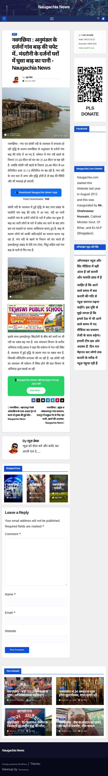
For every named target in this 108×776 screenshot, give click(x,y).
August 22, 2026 (17, 700)
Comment (13, 534)
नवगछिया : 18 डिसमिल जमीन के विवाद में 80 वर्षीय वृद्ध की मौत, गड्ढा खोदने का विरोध (27, 726)
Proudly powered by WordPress (15, 764)
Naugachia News (54, 7)
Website (10, 631)
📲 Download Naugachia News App (36, 192)
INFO (14, 34)
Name (10, 595)
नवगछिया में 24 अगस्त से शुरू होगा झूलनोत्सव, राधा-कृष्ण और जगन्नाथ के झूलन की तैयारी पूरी (78, 695)
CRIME (10, 719)
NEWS (10, 688)
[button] (98, 18)
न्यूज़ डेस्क (29, 77)
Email (10, 613)
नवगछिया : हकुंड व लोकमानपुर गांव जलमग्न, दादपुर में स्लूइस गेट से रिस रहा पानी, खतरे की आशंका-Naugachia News (50, 415)
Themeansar (23, 770)
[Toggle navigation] (51, 18)
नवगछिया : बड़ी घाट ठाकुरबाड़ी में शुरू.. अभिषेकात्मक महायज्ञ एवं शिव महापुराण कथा (27, 695)
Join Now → (36, 390)
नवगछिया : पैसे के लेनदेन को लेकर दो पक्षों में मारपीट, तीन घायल (80, 724)
